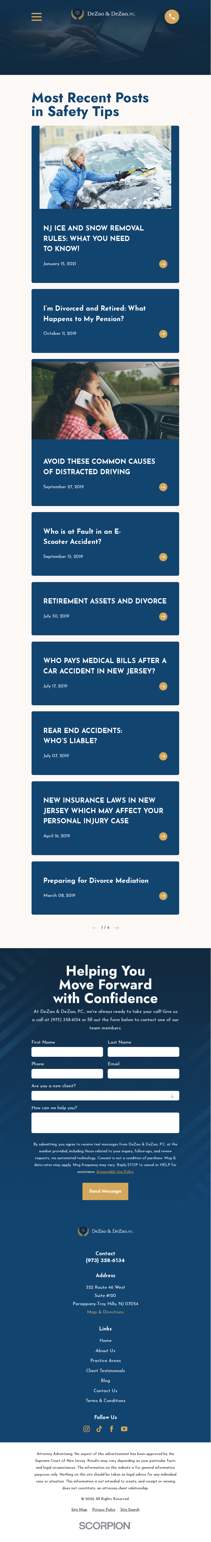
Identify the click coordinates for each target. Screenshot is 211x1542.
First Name (43, 1042)
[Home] (103, 16)
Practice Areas (105, 1360)
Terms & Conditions (105, 1400)
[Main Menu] (37, 17)
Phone (38, 1064)
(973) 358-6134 (105, 1260)
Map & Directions (105, 1312)
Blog (105, 1380)
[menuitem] (79, 1509)
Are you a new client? (54, 1086)
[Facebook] (111, 1429)
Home (105, 1340)
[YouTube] (124, 1429)
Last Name (119, 1042)
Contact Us (105, 1391)
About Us (105, 1351)
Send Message (105, 1191)
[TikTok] (99, 1429)
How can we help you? (54, 1108)
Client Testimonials (105, 1371)
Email (114, 1064)
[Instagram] (86, 1429)
